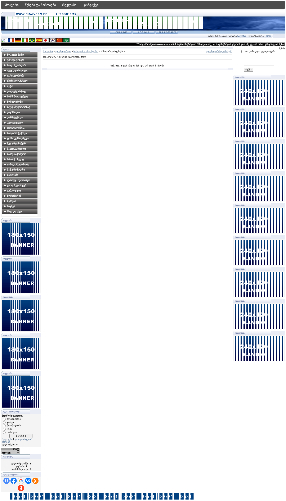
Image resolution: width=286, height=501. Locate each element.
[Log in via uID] (6, 481)
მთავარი (12, 5)
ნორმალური (14, 425)
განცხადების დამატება (219, 51)
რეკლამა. (69, 5)
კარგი (10, 422)
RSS (268, 36)
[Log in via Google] (21, 480)
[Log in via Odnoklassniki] (35, 481)
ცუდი (10, 429)
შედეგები (7, 439)
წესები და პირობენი (40, 5)
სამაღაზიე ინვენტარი (85, 51)
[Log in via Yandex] (21, 488)
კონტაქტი (91, 5)
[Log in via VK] (28, 481)
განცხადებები (63, 51)
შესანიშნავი (14, 419)
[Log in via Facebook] (13, 481)
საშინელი (12, 432)
